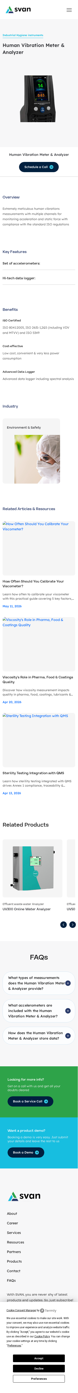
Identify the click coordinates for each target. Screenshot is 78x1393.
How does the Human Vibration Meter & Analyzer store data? (35, 1035)
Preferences (39, 1378)
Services (14, 1232)
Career (12, 1223)
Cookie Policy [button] (42, 1336)
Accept (38, 1358)
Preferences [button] (14, 1345)
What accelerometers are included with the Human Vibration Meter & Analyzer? (32, 1010)
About (12, 1213)
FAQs (11, 1280)
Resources (15, 1242)
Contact (13, 1271)
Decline (38, 1368)
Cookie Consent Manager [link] (21, 1310)
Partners (14, 1252)
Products (14, 1261)
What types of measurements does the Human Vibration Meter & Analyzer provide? (36, 983)
